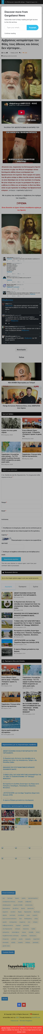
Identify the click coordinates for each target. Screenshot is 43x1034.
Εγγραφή (32, 27)
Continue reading (10, 33)
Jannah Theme (5, 1028)
